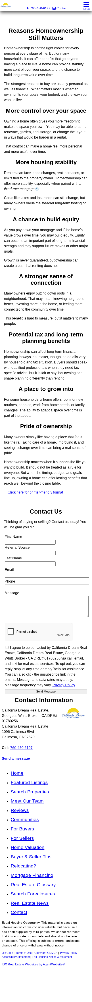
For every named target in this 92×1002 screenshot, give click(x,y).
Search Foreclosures (33, 893)
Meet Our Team (27, 800)
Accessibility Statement (16, 957)
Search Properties (30, 791)
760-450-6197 (21, 748)
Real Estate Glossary (33, 884)
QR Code (7, 953)
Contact (19, 912)
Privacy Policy (68, 953)
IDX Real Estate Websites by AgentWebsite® (33, 964)
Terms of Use (24, 953)
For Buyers (22, 828)
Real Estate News (30, 903)
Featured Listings (29, 782)
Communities (25, 819)
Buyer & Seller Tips (31, 856)
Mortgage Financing (32, 875)
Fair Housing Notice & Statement (52, 957)
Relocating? (23, 865)
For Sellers (22, 838)
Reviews (20, 810)
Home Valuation (27, 847)
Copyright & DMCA (45, 953)
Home (17, 773)
